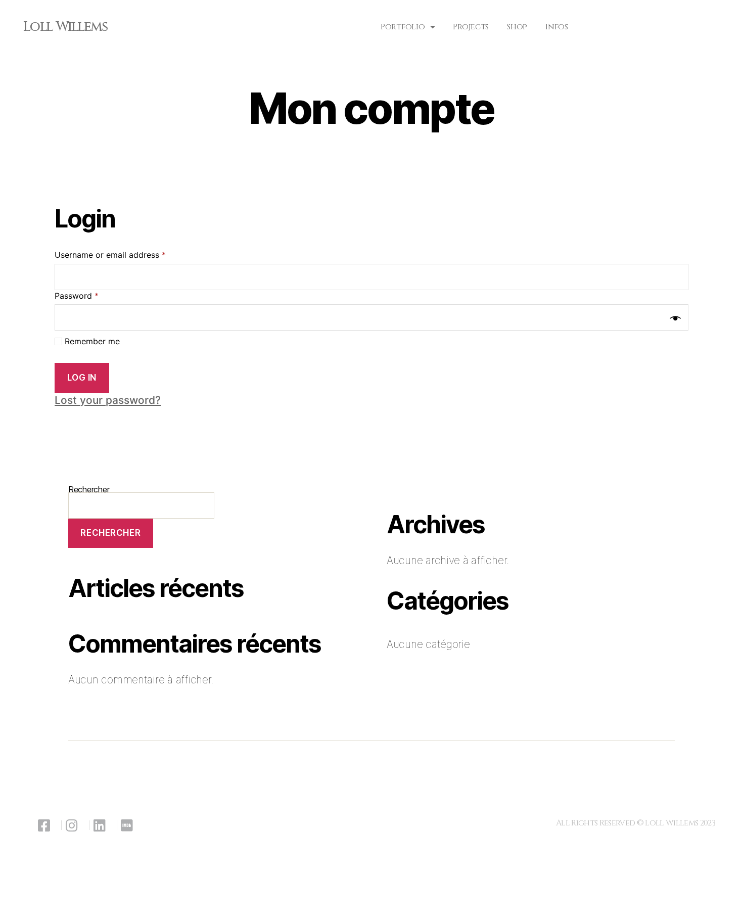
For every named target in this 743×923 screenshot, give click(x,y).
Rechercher (110, 533)
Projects (471, 27)
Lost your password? (108, 400)
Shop (517, 27)
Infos (556, 27)
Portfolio (403, 27)
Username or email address (110, 255)
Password (77, 296)
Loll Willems (65, 27)
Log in (82, 378)
